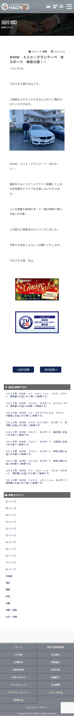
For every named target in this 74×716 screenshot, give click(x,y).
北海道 (9, 575)
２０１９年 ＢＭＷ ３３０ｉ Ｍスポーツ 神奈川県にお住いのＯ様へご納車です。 (36, 453)
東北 (8, 582)
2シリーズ (11, 528)
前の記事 (24, 369)
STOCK (48, 6)
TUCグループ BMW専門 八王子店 (15, 6)
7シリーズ (11, 562)
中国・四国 (11, 609)
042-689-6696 (61, 6)
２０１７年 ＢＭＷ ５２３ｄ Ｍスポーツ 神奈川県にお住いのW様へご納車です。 (36, 462)
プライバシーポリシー (18, 692)
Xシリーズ (11, 514)
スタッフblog (56, 692)
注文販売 (55, 654)
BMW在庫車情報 (55, 647)
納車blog (18, 699)
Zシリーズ (11, 501)
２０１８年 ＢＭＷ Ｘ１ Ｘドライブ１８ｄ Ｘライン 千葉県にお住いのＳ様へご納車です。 (36, 414)
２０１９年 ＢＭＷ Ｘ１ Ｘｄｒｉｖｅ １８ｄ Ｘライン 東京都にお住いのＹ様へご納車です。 (36, 395)
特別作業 (55, 669)
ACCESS (55, 6)
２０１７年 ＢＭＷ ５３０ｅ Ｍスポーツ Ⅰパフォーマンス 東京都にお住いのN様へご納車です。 (37, 404)
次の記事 (50, 369)
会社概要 (55, 684)
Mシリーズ (11, 508)
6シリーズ (11, 555)
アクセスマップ (18, 684)
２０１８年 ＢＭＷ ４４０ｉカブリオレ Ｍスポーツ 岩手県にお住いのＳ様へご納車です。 (36, 424)
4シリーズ (37, 51)
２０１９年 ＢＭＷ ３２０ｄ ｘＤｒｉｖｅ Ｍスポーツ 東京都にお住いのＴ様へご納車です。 (37, 481)
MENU (69, 6)
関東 (45, 51)
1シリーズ (11, 521)
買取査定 (55, 662)
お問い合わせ (18, 677)
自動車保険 (18, 669)
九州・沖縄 (11, 616)
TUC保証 (18, 654)
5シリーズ (11, 548)
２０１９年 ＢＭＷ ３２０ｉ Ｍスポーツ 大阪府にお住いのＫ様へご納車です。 (36, 443)
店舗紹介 (55, 677)
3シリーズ (11, 535)
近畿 (8, 603)
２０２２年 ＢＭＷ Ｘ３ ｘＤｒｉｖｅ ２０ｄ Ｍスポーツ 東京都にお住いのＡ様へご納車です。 (36, 472)
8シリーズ (11, 569)
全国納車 (18, 662)
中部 (8, 596)
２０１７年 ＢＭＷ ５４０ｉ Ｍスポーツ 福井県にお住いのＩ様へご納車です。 (36, 433)
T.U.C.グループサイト (37, 707)
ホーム (18, 647)
